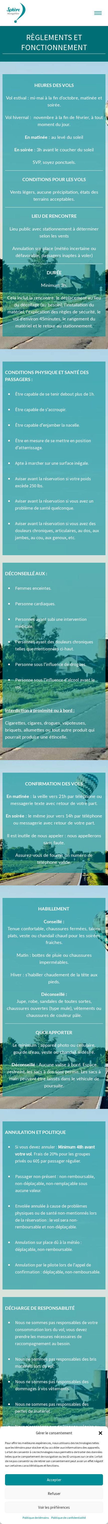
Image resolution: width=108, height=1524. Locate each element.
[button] (100, 1433)
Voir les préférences (54, 1507)
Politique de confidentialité (68, 1517)
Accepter (54, 1479)
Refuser (54, 1493)
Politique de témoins (36, 1517)
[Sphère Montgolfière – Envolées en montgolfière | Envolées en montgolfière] (16, 12)
